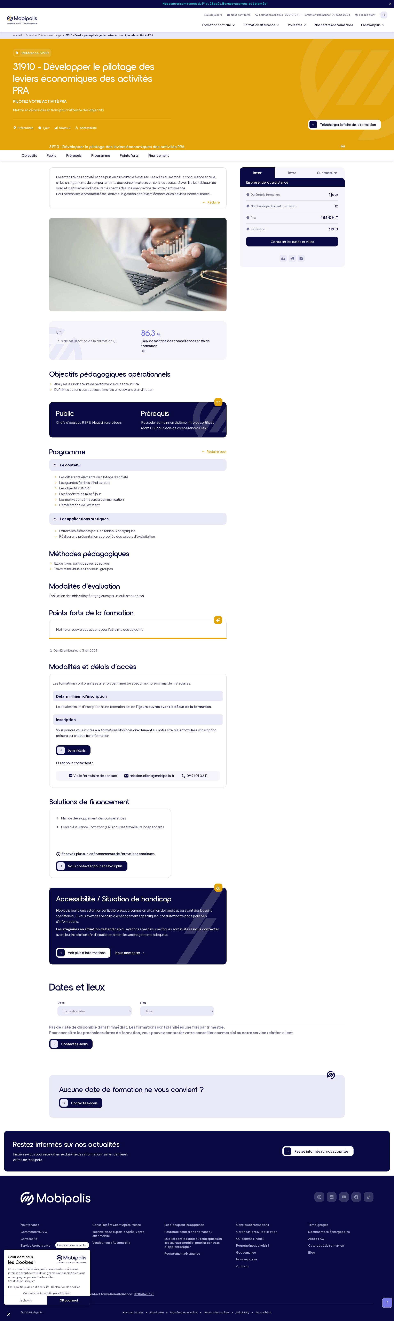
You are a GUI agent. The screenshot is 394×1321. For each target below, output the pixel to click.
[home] (22, 20)
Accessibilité (263, 1312)
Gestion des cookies (216, 1312)
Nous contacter (240, 14)
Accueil (17, 35)
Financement (158, 155)
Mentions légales (133, 1312)
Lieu (143, 1003)
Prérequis (73, 155)
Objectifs (29, 155)
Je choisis (25, 1300)
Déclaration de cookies (65, 1287)
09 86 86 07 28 (341, 14)
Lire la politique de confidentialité (28, 1287)
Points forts (129, 155)
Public (51, 155)
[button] (9, 1314)
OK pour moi (69, 1300)
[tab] (257, 172)
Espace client (367, 14)
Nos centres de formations (334, 25)
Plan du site (157, 1312)
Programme (100, 155)
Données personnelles (184, 1312)
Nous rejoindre (213, 14)
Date (61, 1003)
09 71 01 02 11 (292, 14)
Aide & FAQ (242, 1312)
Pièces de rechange (49, 35)
